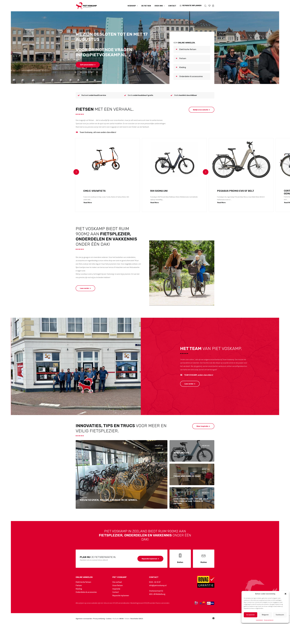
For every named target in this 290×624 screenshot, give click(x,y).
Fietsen (79, 585)
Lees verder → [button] (85, 288)
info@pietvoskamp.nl (158, 585)
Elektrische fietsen (83, 582)
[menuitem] (132, 6)
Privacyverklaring (268, 620)
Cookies (109, 619)
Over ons (159, 6)
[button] (285, 594)
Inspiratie (116, 589)
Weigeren (265, 615)
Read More (88, 202)
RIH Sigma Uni (159, 190)
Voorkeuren (280, 615)
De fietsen (146, 6)
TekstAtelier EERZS (136, 619)
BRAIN (121, 619)
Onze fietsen (117, 585)
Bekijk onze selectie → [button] (201, 110)
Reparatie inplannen (191, 6)
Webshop (132, 6)
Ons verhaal (117, 582)
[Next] (205, 172)
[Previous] (76, 172)
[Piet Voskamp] (86, 5)
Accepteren (250, 615)
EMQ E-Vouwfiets (94, 190)
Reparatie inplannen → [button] (150, 559)
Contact (172, 6)
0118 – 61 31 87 (155, 582)
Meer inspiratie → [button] (203, 426)
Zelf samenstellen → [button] (87, 65)
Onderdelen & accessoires (86, 592)
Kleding (79, 589)
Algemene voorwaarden (84, 619)
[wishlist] (209, 5)
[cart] (212, 5)
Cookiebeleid (259, 620)
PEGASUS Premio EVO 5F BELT (235, 190)
